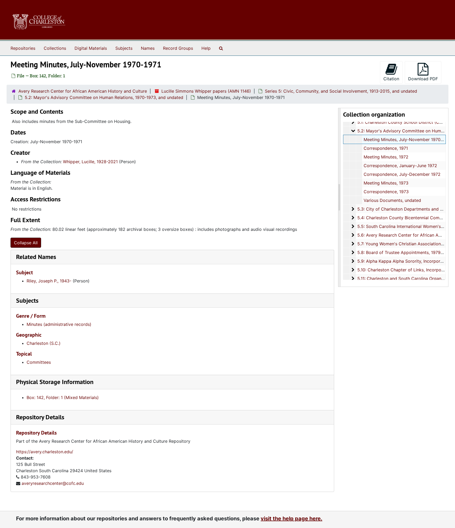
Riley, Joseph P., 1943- (49, 280)
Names (148, 48)
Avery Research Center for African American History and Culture (82, 91)
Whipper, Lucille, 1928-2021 (90, 161)
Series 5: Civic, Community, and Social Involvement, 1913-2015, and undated (341, 91)
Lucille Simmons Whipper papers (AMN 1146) (206, 91)
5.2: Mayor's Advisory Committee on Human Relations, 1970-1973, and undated (104, 97)
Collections (55, 48)
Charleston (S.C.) (44, 343)
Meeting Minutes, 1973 (386, 183)
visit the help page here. (291, 518)
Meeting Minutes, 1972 (386, 157)
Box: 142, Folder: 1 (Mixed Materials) (63, 397)
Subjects (123, 48)
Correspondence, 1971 (386, 148)
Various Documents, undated (392, 200)
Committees (39, 362)
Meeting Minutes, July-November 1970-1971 (407, 139)
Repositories (23, 48)
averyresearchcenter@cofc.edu (53, 483)
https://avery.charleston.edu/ (44, 451)
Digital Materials (91, 48)
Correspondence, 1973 (386, 191)
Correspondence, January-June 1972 (400, 165)
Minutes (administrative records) (59, 324)
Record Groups (178, 48)
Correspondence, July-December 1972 (402, 174)
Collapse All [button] (26, 242)
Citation (391, 78)
